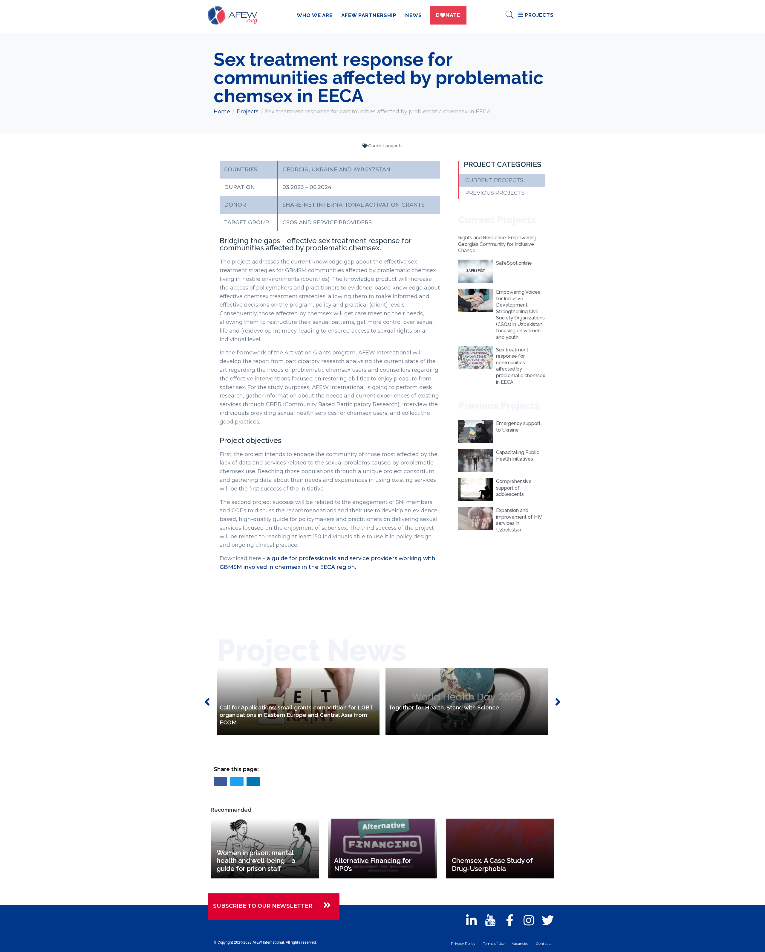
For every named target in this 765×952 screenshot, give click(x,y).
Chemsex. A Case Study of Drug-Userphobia (492, 864)
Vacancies (520, 943)
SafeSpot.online (514, 263)
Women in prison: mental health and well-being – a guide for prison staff (256, 860)
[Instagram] (528, 920)
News (413, 15)
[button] (220, 781)
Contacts (543, 943)
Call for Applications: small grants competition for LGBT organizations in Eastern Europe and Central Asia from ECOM (296, 715)
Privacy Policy (463, 943)
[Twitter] (547, 920)
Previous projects (495, 193)
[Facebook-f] (509, 920)
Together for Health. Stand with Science (443, 707)
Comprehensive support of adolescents (514, 488)
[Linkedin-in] (471, 920)
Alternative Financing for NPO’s (372, 864)
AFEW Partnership (369, 15)
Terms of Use (493, 943)
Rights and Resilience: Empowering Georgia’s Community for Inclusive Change (497, 244)
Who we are (315, 15)
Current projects (385, 146)
